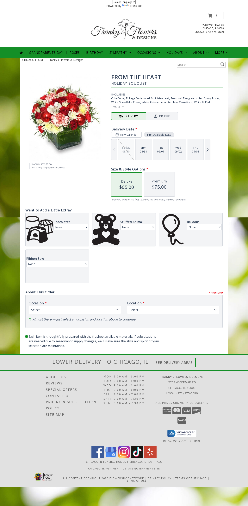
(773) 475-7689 (214, 32)
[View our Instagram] (124, 457)
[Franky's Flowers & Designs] (124, 29)
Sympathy (118, 52)
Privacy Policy (160, 478)
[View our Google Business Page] (111, 457)
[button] (213, 15)
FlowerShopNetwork (126, 478)
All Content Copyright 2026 (85, 478)
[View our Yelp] (150, 457)
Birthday (94, 52)
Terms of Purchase (191, 478)
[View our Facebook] (97, 457)
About (199, 52)
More (220, 52)
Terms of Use (136, 480)
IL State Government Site (141, 468)
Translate (136, 6)
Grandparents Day (46, 52)
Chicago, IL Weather (103, 468)
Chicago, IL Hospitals (145, 461)
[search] (222, 64)
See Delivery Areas (174, 362)
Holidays (174, 52)
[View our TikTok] (137, 457)
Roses (75, 52)
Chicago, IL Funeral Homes (106, 461)
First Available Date (159, 134)
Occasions (146, 52)
